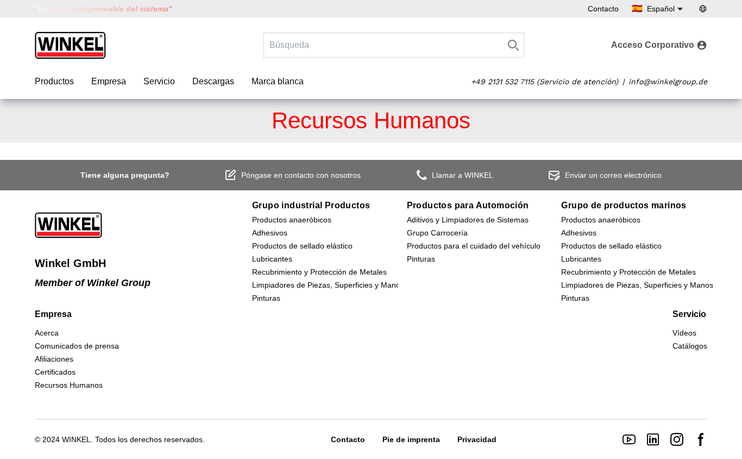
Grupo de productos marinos (623, 205)
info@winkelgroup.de (667, 81)
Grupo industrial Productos (311, 205)
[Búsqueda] (513, 45)
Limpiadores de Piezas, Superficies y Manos (328, 285)
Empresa (108, 81)
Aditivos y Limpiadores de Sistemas (468, 219)
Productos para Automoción (468, 205)
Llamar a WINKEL (462, 175)
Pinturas (266, 298)
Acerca (47, 332)
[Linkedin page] (652, 439)
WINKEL (76, 439)
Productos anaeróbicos (291, 219)
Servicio (159, 81)
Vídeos (684, 332)
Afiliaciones (54, 359)
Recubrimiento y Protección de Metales (319, 272)
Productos (54, 81)
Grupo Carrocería (437, 232)
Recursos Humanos (69, 385)
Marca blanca (277, 81)
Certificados (55, 372)
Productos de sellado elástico (302, 245)
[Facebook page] (700, 439)
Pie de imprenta (411, 439)
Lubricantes (272, 259)
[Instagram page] (676, 439)
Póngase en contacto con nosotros (301, 175)
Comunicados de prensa (77, 346)
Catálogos (689, 346)
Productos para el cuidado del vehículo (473, 245)
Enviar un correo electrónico (613, 175)
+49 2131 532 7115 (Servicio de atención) (544, 81)
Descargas (213, 81)
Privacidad (476, 439)
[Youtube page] (629, 439)
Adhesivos (269, 232)
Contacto (603, 8)
